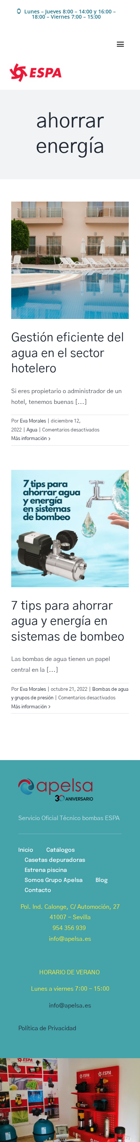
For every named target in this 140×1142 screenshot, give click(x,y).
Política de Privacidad (47, 1028)
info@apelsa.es (70, 1006)
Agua (32, 430)
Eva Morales (33, 421)
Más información (29, 438)
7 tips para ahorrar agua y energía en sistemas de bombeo (67, 621)
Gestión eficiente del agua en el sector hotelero (67, 353)
